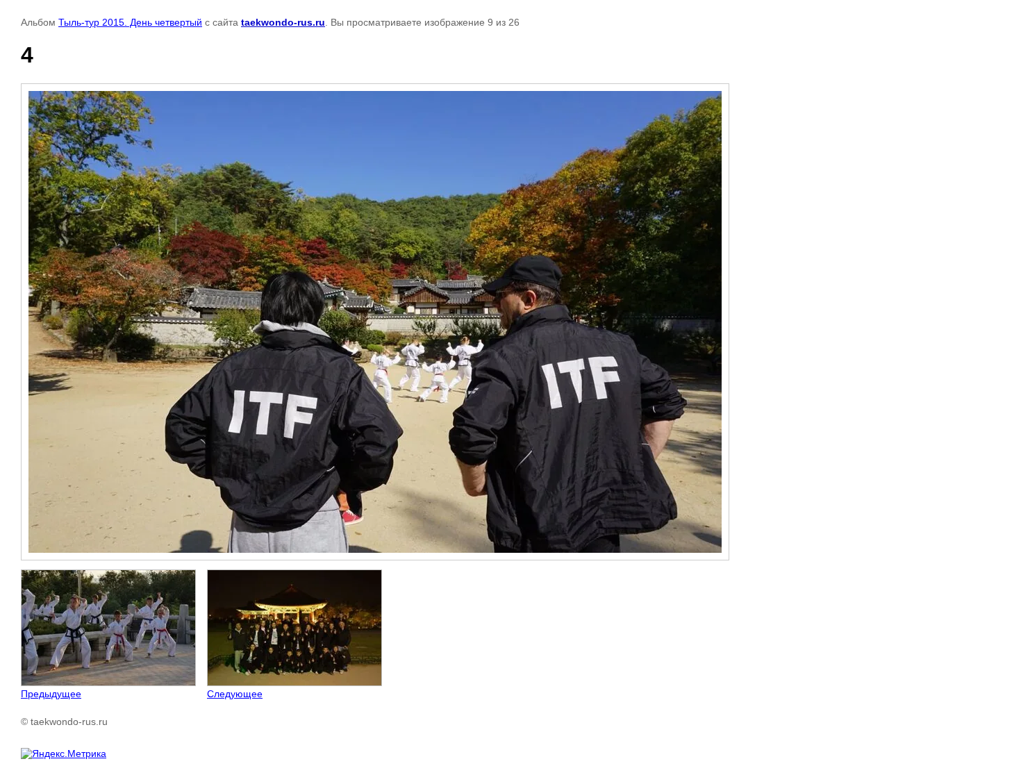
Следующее (235, 693)
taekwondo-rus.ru (283, 22)
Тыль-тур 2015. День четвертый (130, 22)
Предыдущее (51, 693)
